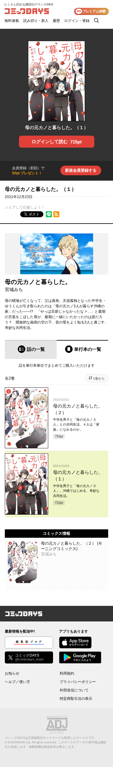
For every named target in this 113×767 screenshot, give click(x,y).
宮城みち (14, 289)
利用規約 (67, 673)
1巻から (99, 378)
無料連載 (12, 21)
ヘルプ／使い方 (17, 682)
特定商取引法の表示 (76, 698)
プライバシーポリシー (78, 682)
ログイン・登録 (76, 21)
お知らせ (12, 673)
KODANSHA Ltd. (19, 742)
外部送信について (74, 690)
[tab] (31, 349)
